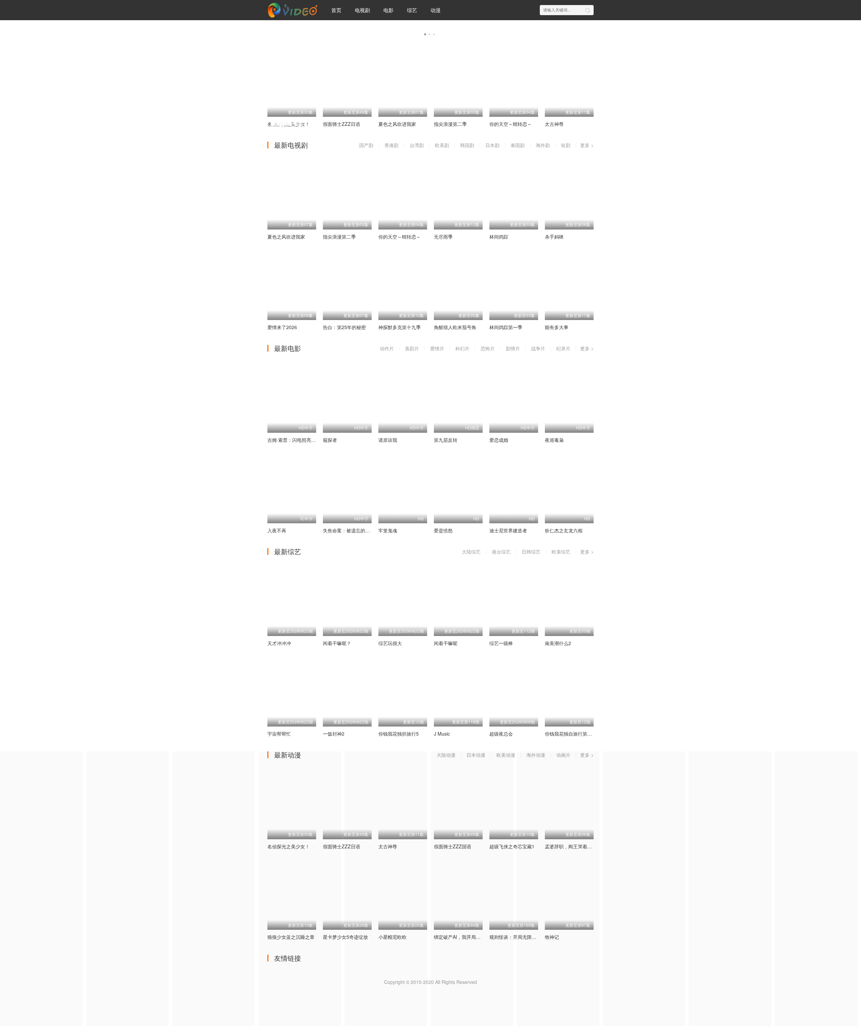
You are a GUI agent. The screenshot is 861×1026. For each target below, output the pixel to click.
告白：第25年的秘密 (344, 327)
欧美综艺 (561, 551)
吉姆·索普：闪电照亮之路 (294, 439)
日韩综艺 (531, 551)
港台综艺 (501, 551)
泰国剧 (518, 145)
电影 (388, 9)
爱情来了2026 (282, 327)
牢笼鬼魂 (387, 530)
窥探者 (330, 439)
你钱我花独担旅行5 (398, 733)
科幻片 (462, 348)
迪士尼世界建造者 (508, 530)
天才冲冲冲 (279, 643)
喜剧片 (412, 348)
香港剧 (391, 145)
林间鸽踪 (498, 236)
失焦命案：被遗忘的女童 (349, 530)
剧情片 (513, 348)
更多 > (587, 145)
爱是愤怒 (443, 530)
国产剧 (366, 145)
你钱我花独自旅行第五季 (571, 733)
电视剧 (362, 9)
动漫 (435, 9)
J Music (442, 733)
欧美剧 (442, 145)
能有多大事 (556, 327)
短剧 (565, 145)
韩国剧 (467, 145)
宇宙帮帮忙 (279, 733)
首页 (336, 9)
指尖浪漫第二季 (339, 236)
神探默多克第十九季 (399, 327)
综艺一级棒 (501, 643)
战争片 (538, 348)
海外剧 (543, 145)
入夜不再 (276, 530)
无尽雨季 (443, 236)
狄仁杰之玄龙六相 (564, 530)
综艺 (412, 9)
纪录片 (563, 348)
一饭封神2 (333, 733)
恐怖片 (488, 348)
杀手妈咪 (554, 236)
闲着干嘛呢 (445, 643)
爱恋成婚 (498, 439)
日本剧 (492, 145)
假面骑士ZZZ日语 (341, 846)
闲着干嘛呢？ (337, 643)
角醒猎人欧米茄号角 (455, 327)
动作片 (387, 348)
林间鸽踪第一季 (505, 327)
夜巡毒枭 (554, 439)
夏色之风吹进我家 (286, 236)
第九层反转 (445, 439)
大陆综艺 (471, 551)
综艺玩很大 (390, 643)
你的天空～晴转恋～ (399, 236)
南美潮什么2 (558, 643)
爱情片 (437, 348)
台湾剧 (417, 145)
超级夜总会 (501, 733)
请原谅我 (387, 439)
